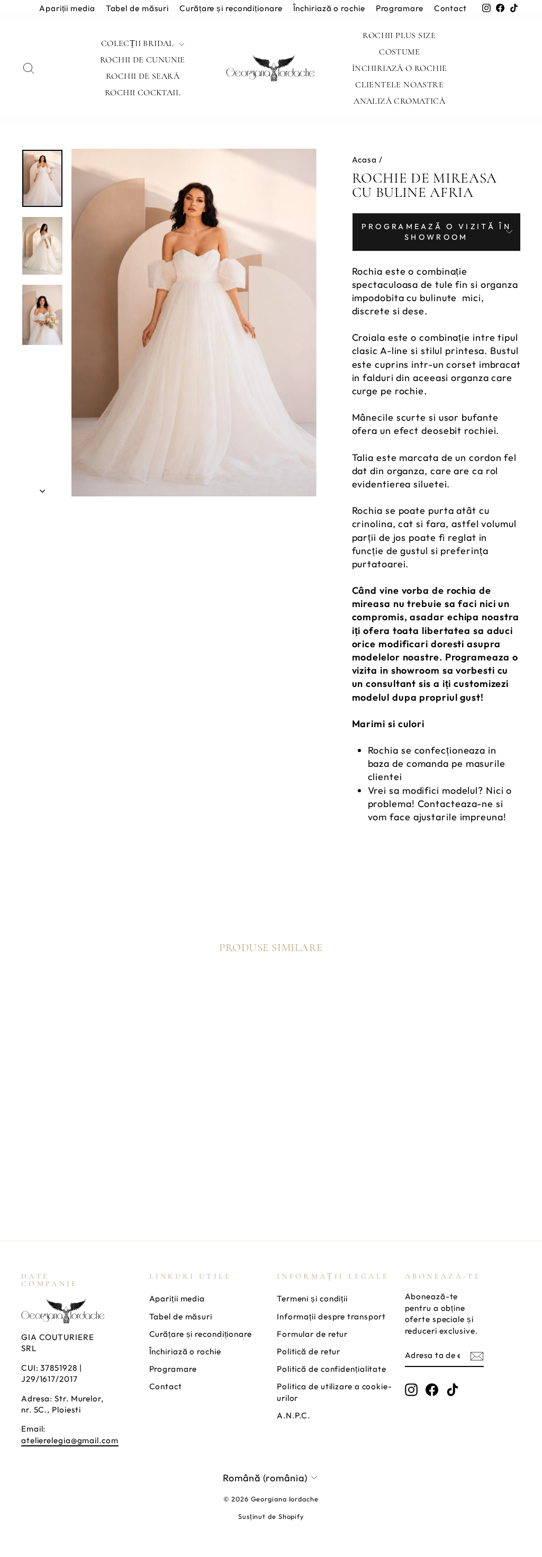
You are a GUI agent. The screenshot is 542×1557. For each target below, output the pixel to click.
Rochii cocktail (142, 92)
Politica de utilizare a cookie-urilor (334, 1391)
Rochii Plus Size (399, 35)
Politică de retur (308, 1351)
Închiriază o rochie (329, 8)
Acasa (364, 160)
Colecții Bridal (138, 43)
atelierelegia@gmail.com (70, 1440)
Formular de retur (312, 1334)
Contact (450, 8)
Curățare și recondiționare (230, 8)
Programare (399, 8)
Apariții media (67, 8)
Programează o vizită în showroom (436, 232)
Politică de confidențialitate (331, 1369)
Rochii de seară (142, 76)
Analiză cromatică (399, 101)
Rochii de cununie (142, 60)
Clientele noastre (399, 84)
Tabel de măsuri (137, 8)
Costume (399, 52)
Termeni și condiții (312, 1298)
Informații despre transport (331, 1316)
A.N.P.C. (293, 1415)
